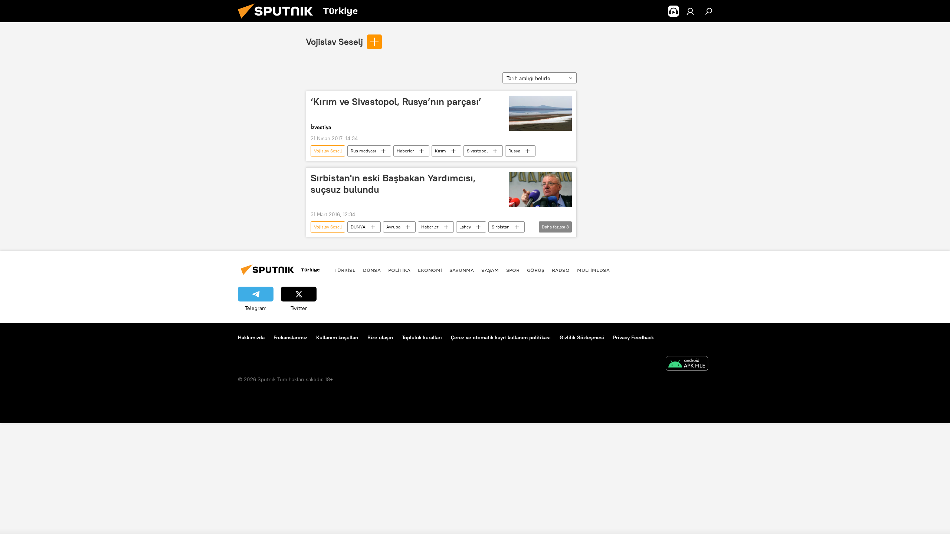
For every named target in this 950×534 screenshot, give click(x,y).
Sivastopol (477, 151)
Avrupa (393, 227)
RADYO (561, 270)
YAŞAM (490, 270)
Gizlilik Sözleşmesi (582, 337)
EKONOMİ (430, 270)
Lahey (465, 227)
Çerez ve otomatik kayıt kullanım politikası (501, 337)
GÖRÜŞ (535, 270)
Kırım (440, 151)
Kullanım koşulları (337, 337)
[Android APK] (687, 364)
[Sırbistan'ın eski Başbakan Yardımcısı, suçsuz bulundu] (540, 189)
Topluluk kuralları (422, 337)
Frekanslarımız (290, 337)
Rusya (514, 151)
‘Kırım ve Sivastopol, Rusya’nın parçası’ (396, 102)
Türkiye (345, 270)
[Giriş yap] (690, 11)
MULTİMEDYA (593, 270)
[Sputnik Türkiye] (278, 20)
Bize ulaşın (380, 337)
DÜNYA (358, 227)
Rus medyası (363, 151)
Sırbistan (501, 227)
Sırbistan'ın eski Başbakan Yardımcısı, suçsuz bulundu (393, 183)
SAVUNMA (461, 270)
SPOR (513, 270)
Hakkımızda (251, 337)
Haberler (405, 151)
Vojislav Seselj (334, 41)
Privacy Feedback (633, 337)
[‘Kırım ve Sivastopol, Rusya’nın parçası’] (540, 113)
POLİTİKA (399, 270)
